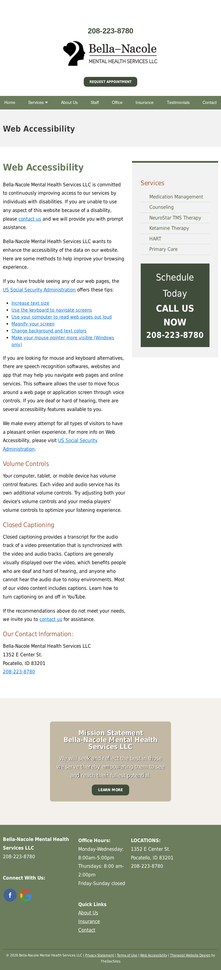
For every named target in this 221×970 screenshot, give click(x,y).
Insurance (145, 102)
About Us (69, 102)
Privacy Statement (99, 955)
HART (155, 239)
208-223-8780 (110, 30)
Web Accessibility (153, 955)
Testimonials (178, 102)
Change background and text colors (49, 331)
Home (9, 102)
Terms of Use (127, 955)
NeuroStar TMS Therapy (175, 218)
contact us (29, 219)
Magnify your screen (33, 324)
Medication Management (176, 197)
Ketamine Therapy (169, 228)
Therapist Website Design (190, 955)
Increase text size (30, 303)
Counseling (161, 207)
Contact (210, 102)
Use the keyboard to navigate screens (52, 310)
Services (36, 102)
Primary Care (163, 249)
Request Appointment (110, 82)
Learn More (110, 790)
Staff (95, 102)
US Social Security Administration (39, 290)
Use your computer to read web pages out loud (62, 317)
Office (117, 102)
